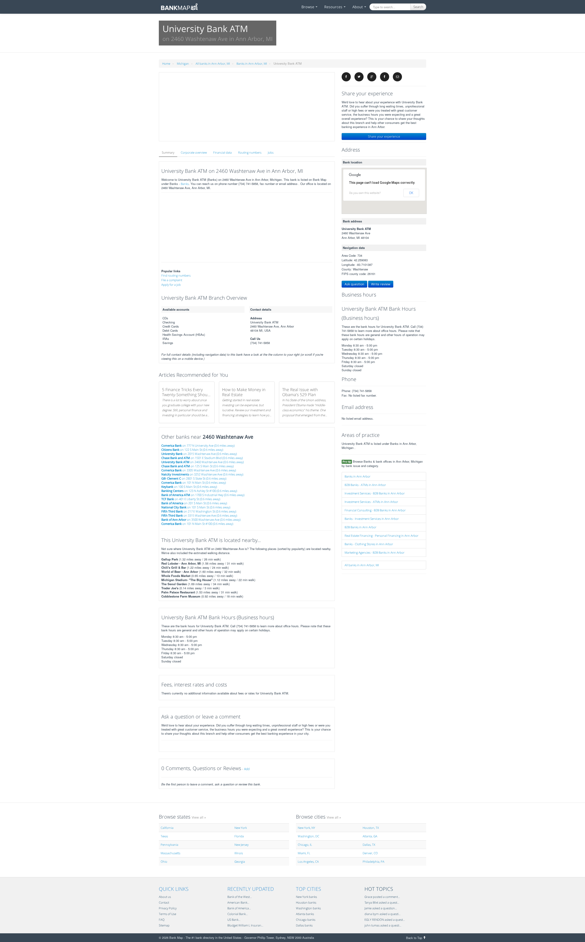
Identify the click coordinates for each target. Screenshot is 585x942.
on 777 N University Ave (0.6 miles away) (198, 445)
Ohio (164, 861)
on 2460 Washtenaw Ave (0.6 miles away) (202, 462)
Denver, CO (370, 853)
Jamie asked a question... (380, 908)
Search (418, 7)
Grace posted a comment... (382, 897)
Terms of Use (167, 914)
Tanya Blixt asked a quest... (381, 902)
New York (240, 828)
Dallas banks (304, 925)
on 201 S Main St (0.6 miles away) (194, 503)
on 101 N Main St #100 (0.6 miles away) (197, 524)
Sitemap (164, 925)
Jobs (271, 152)
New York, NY (306, 828)
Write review (380, 284)
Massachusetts (170, 853)
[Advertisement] (246, 107)
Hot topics (378, 888)
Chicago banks (305, 920)
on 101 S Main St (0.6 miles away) (195, 507)
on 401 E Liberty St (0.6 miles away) (190, 499)
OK (411, 193)
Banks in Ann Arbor (357, 476)
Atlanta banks (305, 914)
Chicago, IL (305, 845)
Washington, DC (308, 836)
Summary (168, 152)
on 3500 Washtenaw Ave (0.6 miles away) (201, 520)
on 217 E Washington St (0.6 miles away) (198, 511)
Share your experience (384, 136)
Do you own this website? (365, 193)
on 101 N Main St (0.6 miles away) (193, 482)
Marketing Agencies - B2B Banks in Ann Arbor (374, 552)
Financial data (222, 152)
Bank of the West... (239, 897)
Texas (164, 836)
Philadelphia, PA (373, 861)
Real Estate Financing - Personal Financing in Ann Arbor (381, 536)
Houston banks (306, 902)
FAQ (162, 920)
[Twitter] (359, 76)
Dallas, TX (369, 845)
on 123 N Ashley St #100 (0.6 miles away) (199, 491)
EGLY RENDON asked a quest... (384, 920)
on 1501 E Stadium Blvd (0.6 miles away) (202, 458)
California (167, 828)
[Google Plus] (371, 76)
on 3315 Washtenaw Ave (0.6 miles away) (199, 515)
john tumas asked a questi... (382, 925)
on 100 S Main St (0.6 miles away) (189, 487)
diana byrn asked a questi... (382, 914)
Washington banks (308, 908)
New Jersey (241, 845)
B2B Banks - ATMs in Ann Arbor (365, 485)
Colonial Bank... (237, 914)
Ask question (354, 284)
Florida (239, 836)
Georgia (239, 861)
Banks (185, 184)
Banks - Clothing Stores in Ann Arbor (369, 544)
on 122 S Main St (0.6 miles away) (192, 450)
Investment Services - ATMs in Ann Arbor (371, 502)
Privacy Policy (168, 908)
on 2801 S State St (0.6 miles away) (193, 478)
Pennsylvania (169, 845)
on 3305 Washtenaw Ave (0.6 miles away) (198, 470)
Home (166, 63)
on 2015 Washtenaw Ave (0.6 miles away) (199, 454)
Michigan (183, 63)
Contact (164, 902)
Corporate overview (194, 152)
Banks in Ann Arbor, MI (252, 63)
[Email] (397, 76)
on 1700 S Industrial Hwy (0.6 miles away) (203, 495)
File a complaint (171, 280)
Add (247, 769)
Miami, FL (304, 853)
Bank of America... (239, 908)
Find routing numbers (176, 275)
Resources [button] (333, 6)
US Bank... (233, 920)
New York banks (306, 897)
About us (165, 897)
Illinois (238, 853)
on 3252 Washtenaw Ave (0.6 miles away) (202, 474)
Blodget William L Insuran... (245, 925)
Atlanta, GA (370, 836)
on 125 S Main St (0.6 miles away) (197, 466)
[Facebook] (346, 76)
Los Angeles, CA (308, 861)
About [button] (358, 6)
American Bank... (238, 902)
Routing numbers (249, 152)
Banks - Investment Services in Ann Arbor (372, 519)
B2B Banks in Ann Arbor (360, 527)
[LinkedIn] (384, 76)
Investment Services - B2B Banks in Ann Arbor (375, 493)
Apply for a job (171, 285)
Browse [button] (308, 6)
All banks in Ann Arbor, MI (213, 63)
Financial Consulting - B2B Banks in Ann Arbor (375, 510)
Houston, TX (371, 828)
